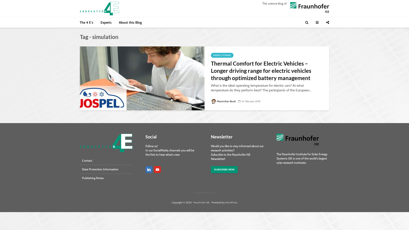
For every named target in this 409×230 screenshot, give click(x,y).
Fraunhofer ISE (201, 202)
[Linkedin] (148, 169)
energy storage (222, 55)
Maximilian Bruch (226, 101)
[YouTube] (157, 169)
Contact (87, 160)
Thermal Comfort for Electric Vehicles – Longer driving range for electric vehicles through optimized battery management (261, 70)
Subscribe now (224, 169)
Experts (106, 22)
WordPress (231, 202)
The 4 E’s (86, 22)
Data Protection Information (100, 169)
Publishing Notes (93, 178)
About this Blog (130, 22)
